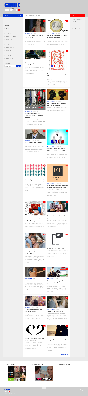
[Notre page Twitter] (20, 15)
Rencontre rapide (9, 53)
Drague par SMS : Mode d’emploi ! (56, 248)
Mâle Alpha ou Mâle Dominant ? (33, 142)
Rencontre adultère (9, 33)
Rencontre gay (8, 42)
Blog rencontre (28, 33)
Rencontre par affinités (10, 47)
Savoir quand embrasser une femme (57, 311)
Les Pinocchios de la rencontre (33, 281)
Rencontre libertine (9, 44)
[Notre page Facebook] (18, 15)
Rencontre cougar (9, 39)
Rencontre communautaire (11, 36)
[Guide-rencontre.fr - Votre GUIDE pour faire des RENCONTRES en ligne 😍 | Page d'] (12, 6)
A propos (7, 28)
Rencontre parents (9, 50)
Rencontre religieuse (9, 55)
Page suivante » (64, 354)
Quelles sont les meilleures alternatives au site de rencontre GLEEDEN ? (34, 115)
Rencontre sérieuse (9, 58)
